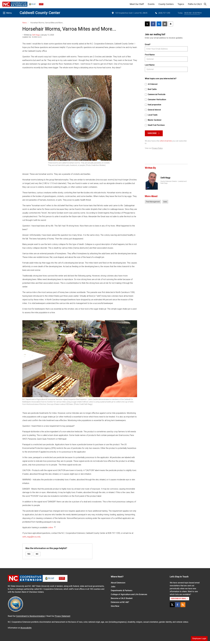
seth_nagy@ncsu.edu (31, 537)
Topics (181, 4)
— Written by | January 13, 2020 (38, 35)
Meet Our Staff (137, 4)
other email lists (166, 141)
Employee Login (199, 638)
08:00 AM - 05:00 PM (192, 13)
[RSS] (182, 604)
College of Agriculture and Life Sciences (129, 594)
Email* (148, 44)
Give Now (115, 606)
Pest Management (153, 202)
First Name (150, 54)
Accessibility (26, 628)
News (24, 23)
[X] (172, 604)
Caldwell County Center (40, 12)
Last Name (149, 65)
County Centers (166, 4)
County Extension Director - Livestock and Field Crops (173, 182)
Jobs (113, 586)
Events (151, 4)
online (50, 527)
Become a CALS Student (121, 598)
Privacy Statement (62, 616)
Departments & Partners (121, 590)
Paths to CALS (195, 4)
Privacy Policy (157, 148)
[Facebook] (177, 604)
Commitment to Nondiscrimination (30, 616)
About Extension (118, 583)
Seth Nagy (36, 35)
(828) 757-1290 (164, 13)
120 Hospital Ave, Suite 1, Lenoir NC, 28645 (131, 13)
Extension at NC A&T (120, 602)
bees (165, 202)
